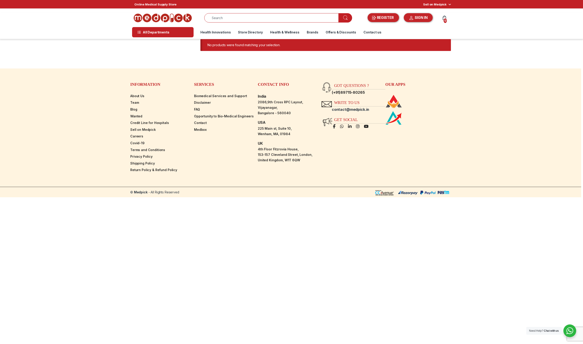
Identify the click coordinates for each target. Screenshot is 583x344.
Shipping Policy (142, 163)
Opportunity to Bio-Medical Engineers (224, 116)
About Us (137, 96)
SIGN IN (421, 17)
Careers (136, 136)
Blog (133, 109)
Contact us (372, 32)
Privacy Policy (141, 156)
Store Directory (250, 32)
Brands (312, 32)
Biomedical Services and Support (220, 96)
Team (134, 102)
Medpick (141, 192)
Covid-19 (137, 143)
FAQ (197, 109)
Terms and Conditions (147, 150)
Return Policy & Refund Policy (153, 170)
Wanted (136, 116)
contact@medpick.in (350, 109)
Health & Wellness (284, 32)
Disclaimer (202, 102)
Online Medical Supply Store (155, 4)
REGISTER (385, 17)
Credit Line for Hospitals (149, 123)
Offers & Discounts (341, 32)
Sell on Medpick (435, 4)
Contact (200, 123)
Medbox (200, 130)
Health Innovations (215, 32)
